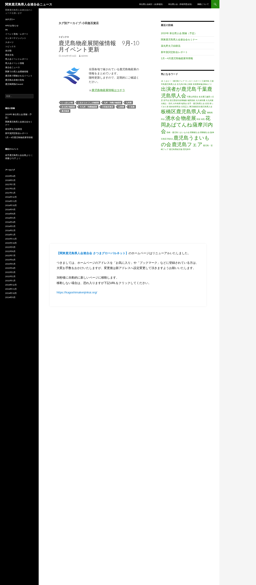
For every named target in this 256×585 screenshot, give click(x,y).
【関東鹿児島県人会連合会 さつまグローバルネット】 (93, 253)
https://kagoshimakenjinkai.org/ (77, 292)
